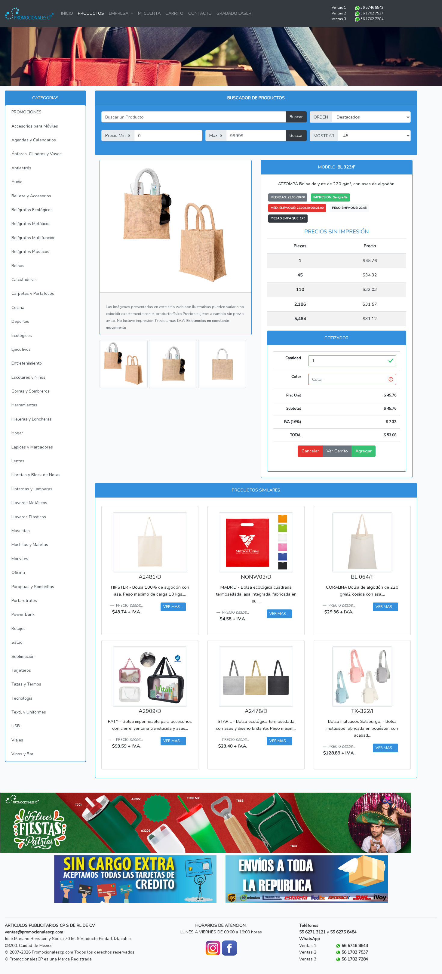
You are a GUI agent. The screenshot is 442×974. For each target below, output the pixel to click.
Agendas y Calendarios (33, 140)
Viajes (17, 740)
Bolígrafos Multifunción (33, 238)
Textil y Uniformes (28, 712)
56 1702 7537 (372, 13)
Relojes (18, 628)
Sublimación (23, 656)
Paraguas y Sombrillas (32, 587)
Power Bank (23, 614)
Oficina (18, 572)
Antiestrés (21, 168)
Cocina (17, 307)
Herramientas (24, 405)
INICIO (67, 13)
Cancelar (310, 451)
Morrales (19, 559)
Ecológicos (21, 335)
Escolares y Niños (28, 377)
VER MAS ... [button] (173, 606)
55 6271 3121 (312, 932)
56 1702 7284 (372, 19)
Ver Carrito (337, 451)
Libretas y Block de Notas (35, 475)
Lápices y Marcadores (32, 447)
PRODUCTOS (91, 13)
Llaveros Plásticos (28, 517)
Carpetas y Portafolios (32, 293)
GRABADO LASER (233, 13)
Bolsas (17, 266)
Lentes (17, 461)
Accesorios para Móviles (34, 126)
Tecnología (21, 698)
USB (15, 726)
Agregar (363, 451)
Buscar (296, 117)
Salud (17, 642)
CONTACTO (200, 13)
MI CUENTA (149, 13)
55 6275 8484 (343, 932)
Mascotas (20, 531)
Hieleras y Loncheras (31, 419)
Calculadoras (24, 279)
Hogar (17, 433)
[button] (31, 823)
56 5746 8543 (372, 7)
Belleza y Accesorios (31, 196)
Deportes (20, 321)
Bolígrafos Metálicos (31, 224)
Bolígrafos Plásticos (30, 251)
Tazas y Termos (26, 684)
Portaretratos (24, 600)
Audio (17, 182)
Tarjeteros (21, 670)
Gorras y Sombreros (30, 391)
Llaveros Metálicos (29, 503)
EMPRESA (119, 13)
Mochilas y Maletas (29, 544)
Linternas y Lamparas (31, 489)
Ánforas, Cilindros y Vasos (36, 154)
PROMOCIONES (26, 112)
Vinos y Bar (22, 754)
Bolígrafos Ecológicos (32, 210)
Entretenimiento (26, 363)
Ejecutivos (21, 349)
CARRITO (174, 13)
